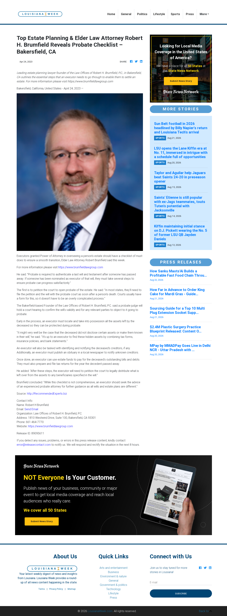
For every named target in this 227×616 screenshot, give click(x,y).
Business (113, 572)
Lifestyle (159, 14)
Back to (204, 611)
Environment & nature (113, 576)
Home (112, 14)
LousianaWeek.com (100, 611)
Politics (142, 14)
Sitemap (71, 588)
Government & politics (113, 585)
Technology (113, 589)
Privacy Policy (56, 588)
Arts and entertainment (113, 568)
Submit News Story (181, 80)
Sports (175, 14)
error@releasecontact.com (34, 444)
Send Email (31, 409)
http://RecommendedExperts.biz (47, 393)
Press (190, 14)
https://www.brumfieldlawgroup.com (80, 267)
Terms (41, 588)
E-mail (153, 582)
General (126, 14)
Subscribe (181, 593)
